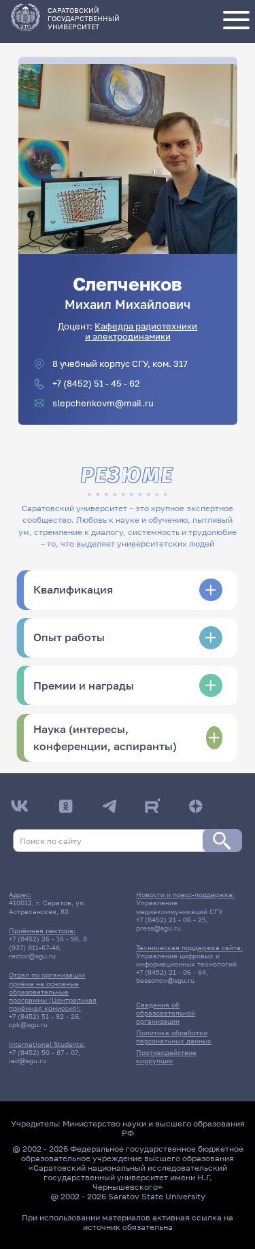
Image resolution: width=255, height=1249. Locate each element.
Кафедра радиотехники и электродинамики (141, 331)
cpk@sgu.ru (28, 1024)
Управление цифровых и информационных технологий (186, 960)
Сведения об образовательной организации (165, 1013)
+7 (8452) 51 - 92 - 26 (44, 1016)
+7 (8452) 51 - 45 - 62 (96, 383)
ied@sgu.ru (27, 1060)
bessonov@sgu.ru (165, 980)
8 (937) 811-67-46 (48, 943)
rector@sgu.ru (32, 956)
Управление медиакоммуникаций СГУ (179, 906)
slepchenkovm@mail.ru (103, 403)
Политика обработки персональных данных (173, 1036)
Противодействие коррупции (166, 1056)
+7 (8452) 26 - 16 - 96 (44, 939)
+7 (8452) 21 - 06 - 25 (171, 919)
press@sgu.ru (158, 928)
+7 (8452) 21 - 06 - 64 (171, 972)
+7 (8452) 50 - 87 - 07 (43, 1052)
